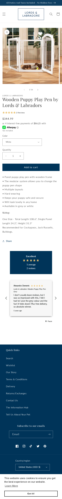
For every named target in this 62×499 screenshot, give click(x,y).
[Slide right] (37, 89)
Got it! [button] (30, 493)
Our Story (11, 372)
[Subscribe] (49, 434)
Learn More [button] (11, 486)
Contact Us (12, 400)
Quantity (6, 150)
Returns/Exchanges (16, 393)
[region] (31, 298)
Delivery (10, 386)
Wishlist (10, 365)
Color (5, 136)
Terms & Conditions (16, 379)
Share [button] (9, 241)
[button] (3, 14)
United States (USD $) (29, 467)
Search (9, 358)
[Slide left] (24, 89)
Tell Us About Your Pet (18, 414)
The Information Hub (17, 407)
